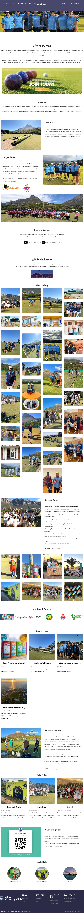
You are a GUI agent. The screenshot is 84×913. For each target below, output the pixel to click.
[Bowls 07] (73, 346)
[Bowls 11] (31, 428)
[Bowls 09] (52, 413)
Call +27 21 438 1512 (33, 242)
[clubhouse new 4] (52, 321)
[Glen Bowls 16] (10, 452)
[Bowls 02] (52, 345)
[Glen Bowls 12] (10, 433)
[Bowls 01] (73, 309)
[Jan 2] (31, 300)
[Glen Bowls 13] (52, 439)
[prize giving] (52, 480)
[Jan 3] (52, 300)
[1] (10, 566)
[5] (10, 591)
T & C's (23, 901)
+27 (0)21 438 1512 (54, 903)
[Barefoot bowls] (66, 617)
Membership (38, 898)
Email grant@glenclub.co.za (52, 242)
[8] (73, 591)
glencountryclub (68, 901)
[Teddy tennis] (38, 617)
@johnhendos (4, 715)
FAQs (37, 901)
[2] (31, 566)
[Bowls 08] (10, 407)
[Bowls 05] (52, 379)
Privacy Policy (25, 898)
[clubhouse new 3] (31, 321)
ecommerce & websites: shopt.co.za (74, 911)
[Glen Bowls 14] (73, 398)
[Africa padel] (24, 617)
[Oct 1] (31, 345)
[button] (36, 31)
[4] (73, 566)
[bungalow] (10, 617)
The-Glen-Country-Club (70, 898)
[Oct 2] (31, 368)
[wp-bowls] (52, 617)
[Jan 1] (10, 300)
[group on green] (10, 470)
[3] (52, 566)
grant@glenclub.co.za (54, 900)
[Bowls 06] (31, 394)
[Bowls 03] (73, 327)
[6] (31, 590)
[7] (52, 591)
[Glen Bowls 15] (73, 372)
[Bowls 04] (10, 373)
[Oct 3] (10, 342)
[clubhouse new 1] (73, 293)
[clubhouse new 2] (10, 321)
